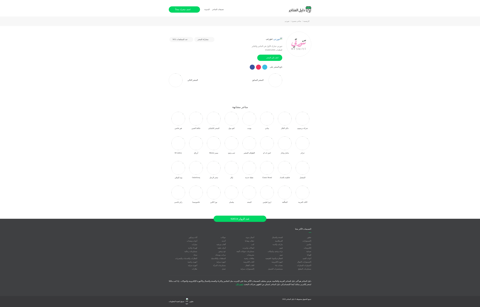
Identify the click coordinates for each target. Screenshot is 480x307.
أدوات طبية (222, 248)
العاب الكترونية (248, 262)
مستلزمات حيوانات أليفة (245, 251)
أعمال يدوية (250, 237)
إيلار (231, 177)
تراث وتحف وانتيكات (275, 251)
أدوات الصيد (307, 258)
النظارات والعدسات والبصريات (186, 258)
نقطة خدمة (249, 177)
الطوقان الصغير (249, 153)
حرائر (302, 153)
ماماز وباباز (285, 153)
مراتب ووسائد (220, 255)
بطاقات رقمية (249, 258)
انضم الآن (239, 284)
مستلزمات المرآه (219, 265)
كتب (252, 244)
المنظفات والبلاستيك (218, 258)
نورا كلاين (213, 202)
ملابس (308, 244)
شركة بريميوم (302, 128)
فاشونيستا (196, 202)
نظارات (194, 269)
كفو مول (231, 128)
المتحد (249, 202)
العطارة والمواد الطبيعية (274, 258)
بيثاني (267, 128)
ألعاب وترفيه (221, 244)
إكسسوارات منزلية (247, 269)
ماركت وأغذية (278, 244)
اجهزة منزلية (221, 262)
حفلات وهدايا (249, 241)
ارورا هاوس (267, 202)
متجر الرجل (214, 177)
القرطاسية (279, 241)
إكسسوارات (306, 241)
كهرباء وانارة (192, 248)
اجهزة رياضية (192, 262)
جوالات (223, 237)
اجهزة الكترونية (277, 262)
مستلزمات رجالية (190, 251)
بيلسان (231, 202)
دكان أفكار (285, 128)
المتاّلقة (285, 202)
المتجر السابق (258, 80)
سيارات (194, 244)
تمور (281, 255)
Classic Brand (267, 177)
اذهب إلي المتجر (272, 58)
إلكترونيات (307, 248)
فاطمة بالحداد (285, 177)
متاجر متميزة (296, 21)
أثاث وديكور (193, 237)
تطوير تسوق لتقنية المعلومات (181, 301)
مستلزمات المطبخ (304, 269)
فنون (281, 248)
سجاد (195, 255)
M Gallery (178, 153)
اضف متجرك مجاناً (183, 9)
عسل (224, 269)
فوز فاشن (178, 128)
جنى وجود (231, 153)
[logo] (292, 9)
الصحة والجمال (277, 237)
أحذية (224, 241)
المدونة (207, 9)
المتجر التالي (192, 80)
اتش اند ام (267, 153)
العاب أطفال (249, 265)
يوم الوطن (178, 177)
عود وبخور (222, 251)
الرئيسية (306, 21)
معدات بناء (279, 265)
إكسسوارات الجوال (304, 262)
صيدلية (308, 251)
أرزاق (196, 153)
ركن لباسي (178, 202)
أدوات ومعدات (192, 241)
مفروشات (250, 255)
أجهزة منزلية (192, 265)
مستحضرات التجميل (275, 269)
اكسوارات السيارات (304, 265)
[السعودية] (277, 38)
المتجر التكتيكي (213, 128)
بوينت (249, 128)
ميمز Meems (213, 153)
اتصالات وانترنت (248, 248)
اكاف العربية (302, 202)
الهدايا (309, 255)
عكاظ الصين (196, 128)
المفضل (302, 177)
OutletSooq (196, 177)
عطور (309, 237)
